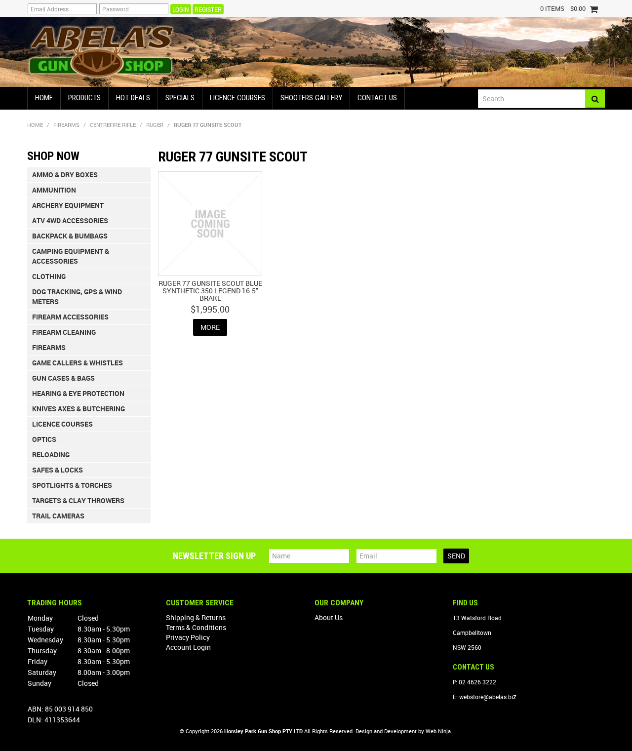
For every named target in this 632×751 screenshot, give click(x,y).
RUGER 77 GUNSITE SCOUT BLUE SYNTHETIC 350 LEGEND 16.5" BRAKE (210, 290)
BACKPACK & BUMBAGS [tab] (70, 235)
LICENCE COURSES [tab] (62, 424)
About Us (329, 617)
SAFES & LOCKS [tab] (57, 469)
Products (84, 97)
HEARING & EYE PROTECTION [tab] (78, 393)
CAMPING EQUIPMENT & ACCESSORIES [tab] (70, 256)
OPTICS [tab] (44, 439)
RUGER (154, 124)
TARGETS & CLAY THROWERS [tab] (78, 500)
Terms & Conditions (196, 627)
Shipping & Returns (196, 617)
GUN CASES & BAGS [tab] (63, 378)
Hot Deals (133, 97)
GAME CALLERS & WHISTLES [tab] (77, 362)
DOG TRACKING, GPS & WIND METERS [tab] (77, 296)
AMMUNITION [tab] (54, 190)
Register (208, 9)
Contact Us (377, 97)
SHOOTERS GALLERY (311, 97)
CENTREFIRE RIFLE (113, 124)
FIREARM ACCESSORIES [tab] (70, 316)
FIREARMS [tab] (49, 347)
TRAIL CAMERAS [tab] (58, 515)
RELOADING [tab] (51, 454)
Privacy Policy (188, 637)
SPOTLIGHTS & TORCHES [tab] (72, 485)
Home (44, 97)
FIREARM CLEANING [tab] (64, 332)
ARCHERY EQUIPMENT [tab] (68, 205)
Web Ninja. (439, 731)
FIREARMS (66, 124)
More (210, 327)
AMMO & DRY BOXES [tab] (65, 174)
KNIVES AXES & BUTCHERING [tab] (78, 408)
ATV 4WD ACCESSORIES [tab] (70, 220)
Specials (180, 97)
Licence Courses (237, 97)
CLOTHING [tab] (49, 276)
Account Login (188, 647)
